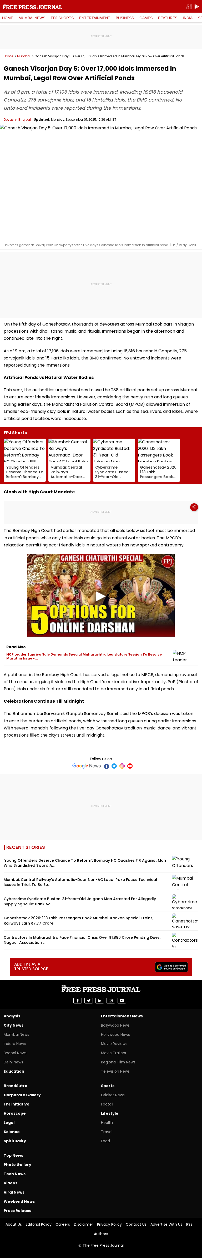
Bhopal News (15, 1053)
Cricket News (113, 1095)
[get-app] (196, 6)
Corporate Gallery (22, 1095)
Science (12, 1131)
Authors (101, 1233)
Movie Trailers (113, 1053)
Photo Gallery (17, 1164)
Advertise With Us (166, 1224)
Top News (13, 1155)
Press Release (18, 1210)
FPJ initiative (16, 1104)
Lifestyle (109, 1113)
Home (7, 18)
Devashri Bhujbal (17, 119)
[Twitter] (114, 766)
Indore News (15, 1043)
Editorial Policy (39, 1224)
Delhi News (13, 1062)
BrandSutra (15, 1085)
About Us (14, 1224)
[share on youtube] (122, 1000)
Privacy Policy (109, 1224)
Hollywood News (115, 1034)
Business (125, 18)
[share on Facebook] (77, 1000)
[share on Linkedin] (99, 1000)
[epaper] (188, 6)
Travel (106, 1131)
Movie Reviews (114, 1043)
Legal (9, 1122)
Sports (107, 1085)
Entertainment (94, 18)
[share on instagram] (111, 1000)
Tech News (15, 1173)
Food (105, 1141)
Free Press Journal (32, 6)
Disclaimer (83, 1224)
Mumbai (24, 56)
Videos (10, 1183)
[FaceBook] (106, 766)
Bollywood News (115, 1025)
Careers (62, 1224)
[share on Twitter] (88, 1000)
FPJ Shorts (62, 18)
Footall (107, 1104)
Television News (115, 1071)
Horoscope (15, 1113)
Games (146, 18)
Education (14, 1071)
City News (13, 1025)
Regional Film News (118, 1062)
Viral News (14, 1192)
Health (107, 1122)
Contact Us (136, 1224)
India (188, 18)
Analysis (12, 1016)
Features (167, 18)
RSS (189, 1224)
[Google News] (86, 766)
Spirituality (15, 1141)
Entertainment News (122, 1016)
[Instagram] (122, 766)
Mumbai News (32, 18)
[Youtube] (130, 766)
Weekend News (19, 1201)
